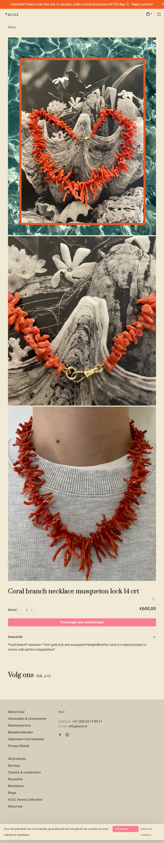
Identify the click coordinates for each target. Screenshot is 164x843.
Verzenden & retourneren (27, 719)
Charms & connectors (24, 772)
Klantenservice (19, 725)
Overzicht (15, 637)
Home (12, 27)
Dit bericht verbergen (121, 829)
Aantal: (12, 610)
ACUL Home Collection (25, 800)
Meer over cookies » (146, 831)
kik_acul (43, 676)
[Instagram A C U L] (67, 735)
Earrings (14, 765)
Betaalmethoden (20, 732)
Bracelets (15, 779)
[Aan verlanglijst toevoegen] (153, 599)
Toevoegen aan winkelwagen (82, 622)
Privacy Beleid (18, 746)
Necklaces (16, 786)
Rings (12, 793)
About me (15, 806)
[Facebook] (60, 735)
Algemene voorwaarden (26, 739)
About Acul (16, 712)
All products (17, 759)
